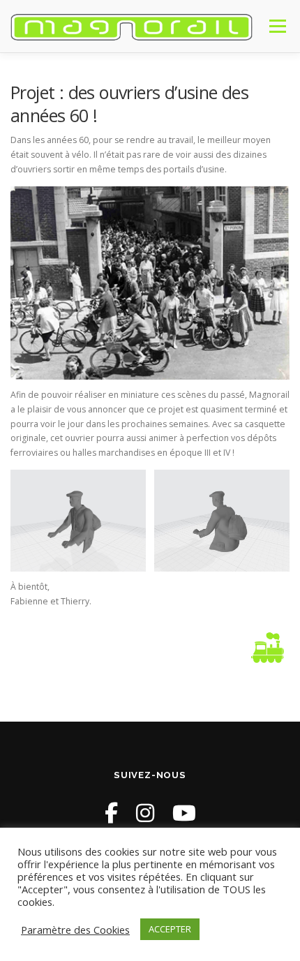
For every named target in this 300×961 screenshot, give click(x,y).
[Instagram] (145, 812)
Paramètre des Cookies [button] (75, 929)
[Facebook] (111, 812)
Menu (276, 26)
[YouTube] (184, 812)
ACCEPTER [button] (170, 929)
